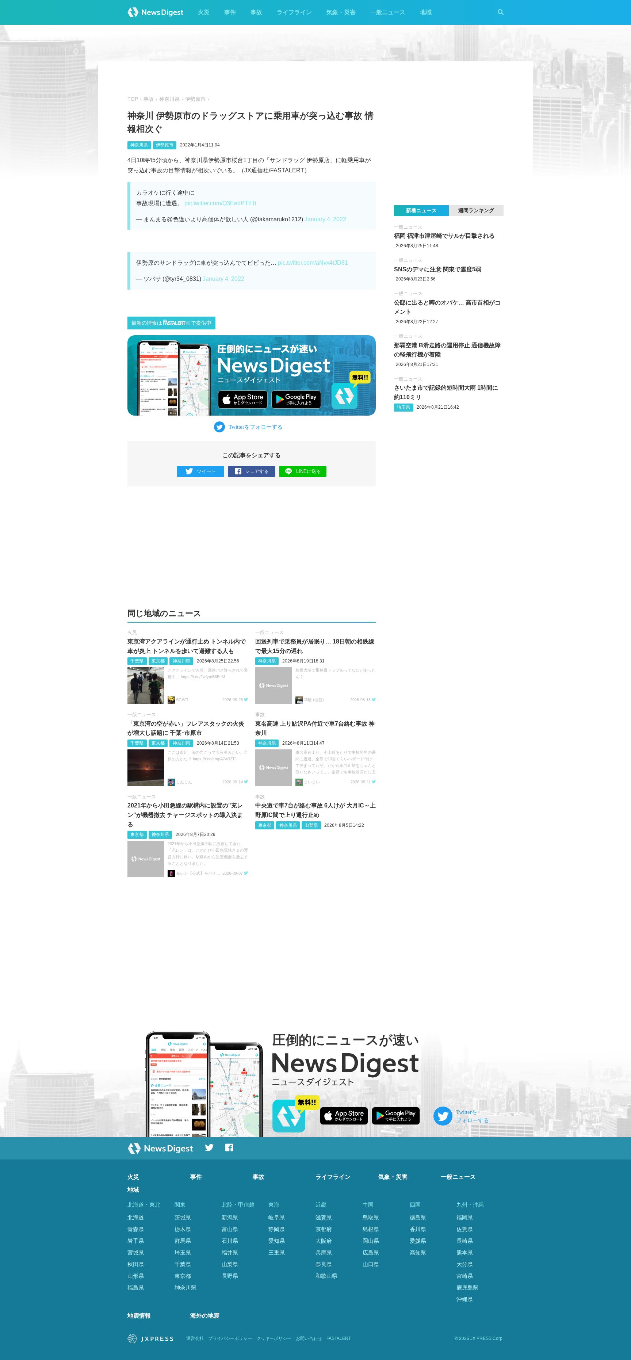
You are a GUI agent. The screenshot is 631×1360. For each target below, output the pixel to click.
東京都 (158, 661)
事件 (230, 12)
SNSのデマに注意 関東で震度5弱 (437, 269)
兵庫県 (324, 1252)
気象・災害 (341, 12)
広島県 (371, 1252)
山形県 (135, 1276)
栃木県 (183, 1229)
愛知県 (276, 1241)
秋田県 (135, 1264)
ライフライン (294, 12)
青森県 (135, 1229)
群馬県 (183, 1241)
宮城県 (135, 1252)
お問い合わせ (309, 1338)
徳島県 (418, 1217)
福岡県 (464, 1217)
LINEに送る (308, 471)
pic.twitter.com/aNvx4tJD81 (313, 263)
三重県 (276, 1252)
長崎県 (464, 1241)
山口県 (371, 1264)
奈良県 (324, 1264)
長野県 (230, 1276)
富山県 (230, 1229)
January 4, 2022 (325, 219)
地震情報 (139, 1316)
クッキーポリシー (273, 1338)
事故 (256, 12)
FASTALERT (338, 1338)
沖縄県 (464, 1299)
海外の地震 (204, 1316)
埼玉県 (403, 407)
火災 (204, 12)
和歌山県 (326, 1276)
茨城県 (183, 1217)
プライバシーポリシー (230, 1338)
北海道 (135, 1217)
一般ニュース (387, 12)
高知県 (418, 1252)
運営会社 (195, 1338)
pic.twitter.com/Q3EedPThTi (220, 203)
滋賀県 (324, 1217)
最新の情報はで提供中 (171, 323)
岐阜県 (276, 1217)
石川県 (230, 1241)
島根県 (371, 1229)
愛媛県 (418, 1241)
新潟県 (230, 1217)
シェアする (257, 471)
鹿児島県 (467, 1287)
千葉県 (137, 661)
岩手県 (135, 1241)
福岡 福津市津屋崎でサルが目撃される (444, 236)
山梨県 (311, 825)
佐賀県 (464, 1229)
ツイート (206, 471)
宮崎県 (464, 1276)
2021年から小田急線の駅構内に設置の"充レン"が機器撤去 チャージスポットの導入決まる (185, 814)
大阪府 (324, 1241)
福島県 (135, 1287)
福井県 (230, 1252)
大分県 (464, 1264)
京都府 (324, 1229)
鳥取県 (371, 1217)
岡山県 (371, 1241)
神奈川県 (169, 99)
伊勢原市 (195, 99)
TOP (132, 99)
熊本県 (464, 1252)
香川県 (418, 1229)
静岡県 (276, 1229)
